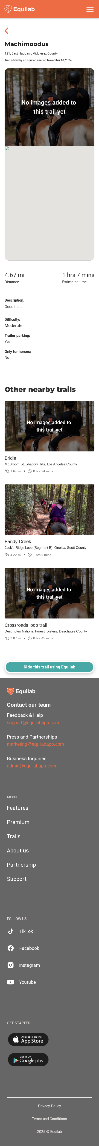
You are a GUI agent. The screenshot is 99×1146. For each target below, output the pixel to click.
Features (17, 808)
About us (18, 851)
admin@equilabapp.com (31, 765)
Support (16, 879)
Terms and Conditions (49, 1119)
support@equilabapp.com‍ (33, 722)
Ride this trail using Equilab (49, 667)
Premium (18, 822)
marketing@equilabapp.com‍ (35, 744)
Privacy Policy (49, 1106)
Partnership (21, 865)
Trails (13, 836)
